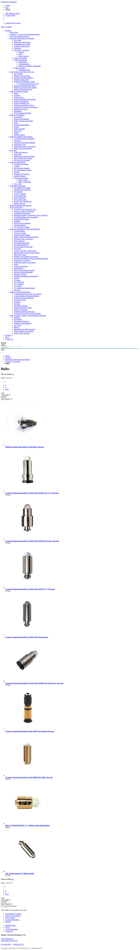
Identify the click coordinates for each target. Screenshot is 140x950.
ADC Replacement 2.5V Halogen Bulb (19, 873)
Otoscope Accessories (12, 361)
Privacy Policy (10, 918)
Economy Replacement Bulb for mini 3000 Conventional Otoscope (29, 731)
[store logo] (9, 2)
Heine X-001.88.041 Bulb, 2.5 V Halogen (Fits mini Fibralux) (27, 825)
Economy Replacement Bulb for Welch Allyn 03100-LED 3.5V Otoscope (32, 493)
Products (8, 358)
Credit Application (11, 929)
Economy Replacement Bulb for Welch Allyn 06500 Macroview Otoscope (32, 541)
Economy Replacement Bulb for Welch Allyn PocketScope (26, 637)
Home (7, 356)
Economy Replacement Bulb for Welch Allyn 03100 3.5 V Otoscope (30, 589)
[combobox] (11, 347)
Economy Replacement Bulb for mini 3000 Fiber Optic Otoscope (29, 777)
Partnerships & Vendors (13, 914)
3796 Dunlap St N (7, 939)
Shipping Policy (10, 925)
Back (3, 345)
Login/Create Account (13, 23)
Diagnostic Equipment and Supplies (17, 359)
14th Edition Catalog (12, 13)
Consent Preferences (12, 920)
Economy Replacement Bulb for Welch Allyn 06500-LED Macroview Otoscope (34, 683)
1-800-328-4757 (18, 944)
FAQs (7, 927)
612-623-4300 (10, 15)
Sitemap (8, 922)
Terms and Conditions (12, 916)
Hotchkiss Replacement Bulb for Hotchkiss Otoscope (24, 447)
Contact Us (9, 931)
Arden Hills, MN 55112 (9, 941)
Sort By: (4, 397)
